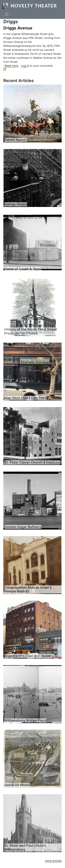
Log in (25, 65)
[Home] (6, 6)
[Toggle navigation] (6, 14)
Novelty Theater (34, 6)
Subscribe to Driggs (4, 69)
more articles (53, 860)
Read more (11, 65)
